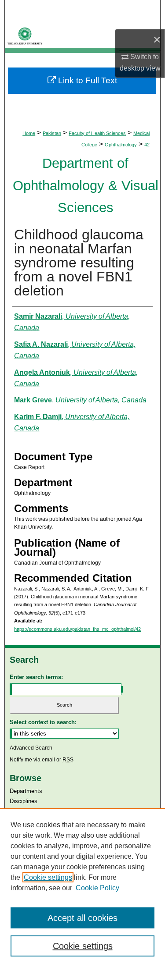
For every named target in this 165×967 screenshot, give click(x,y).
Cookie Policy (97, 888)
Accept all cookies (82, 918)
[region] (82, 887)
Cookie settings (48, 877)
